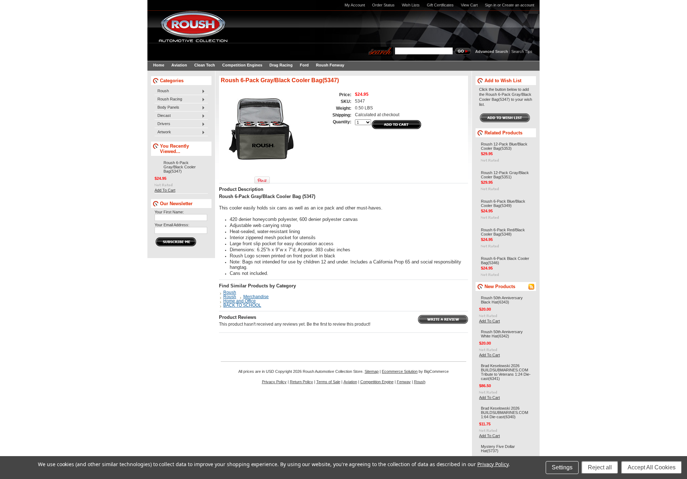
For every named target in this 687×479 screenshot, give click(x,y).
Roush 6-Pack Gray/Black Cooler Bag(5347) (180, 167)
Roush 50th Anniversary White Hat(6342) (502, 334)
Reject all (600, 467)
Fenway (404, 382)
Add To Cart (165, 190)
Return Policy (301, 382)
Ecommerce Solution (400, 371)
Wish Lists (411, 5)
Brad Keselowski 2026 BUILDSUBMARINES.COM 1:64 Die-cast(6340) (504, 412)
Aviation (350, 382)
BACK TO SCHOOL (242, 305)
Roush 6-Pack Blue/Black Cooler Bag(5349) (503, 203)
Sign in (490, 5)
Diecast (163, 115)
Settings (562, 467)
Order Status (383, 5)
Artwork (163, 132)
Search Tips (521, 51)
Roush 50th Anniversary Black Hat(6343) (502, 300)
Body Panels (167, 107)
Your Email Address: (172, 225)
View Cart (469, 5)
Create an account (518, 5)
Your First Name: (169, 212)
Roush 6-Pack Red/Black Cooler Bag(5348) (503, 232)
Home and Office (239, 301)
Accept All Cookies (652, 467)
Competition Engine (377, 382)
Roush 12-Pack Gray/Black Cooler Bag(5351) (505, 175)
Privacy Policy (274, 382)
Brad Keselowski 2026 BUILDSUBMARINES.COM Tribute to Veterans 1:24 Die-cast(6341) (506, 372)
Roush (162, 91)
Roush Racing (168, 99)
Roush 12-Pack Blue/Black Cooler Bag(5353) (504, 146)
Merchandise (256, 297)
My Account (355, 5)
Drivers (162, 124)
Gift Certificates (440, 5)
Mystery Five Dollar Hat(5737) (498, 448)
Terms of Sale (328, 382)
